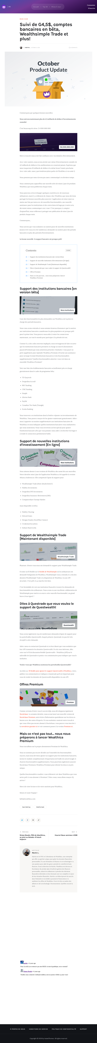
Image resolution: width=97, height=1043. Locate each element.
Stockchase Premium (27, 717)
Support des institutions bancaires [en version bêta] (46, 257)
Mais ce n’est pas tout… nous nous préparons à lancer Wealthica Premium (47, 277)
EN (10, 7)
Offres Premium (35, 272)
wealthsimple (40, 807)
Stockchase (24, 714)
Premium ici (68, 726)
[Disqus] (34, 897)
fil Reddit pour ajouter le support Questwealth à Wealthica (50, 671)
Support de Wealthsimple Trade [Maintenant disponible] (48, 264)
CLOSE (68, 250)
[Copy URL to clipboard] (38, 820)
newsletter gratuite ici (29, 726)
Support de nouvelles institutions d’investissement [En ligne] (49, 260)
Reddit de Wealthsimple (48, 572)
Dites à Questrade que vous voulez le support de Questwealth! (50, 268)
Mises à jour (24, 19)
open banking (26, 807)
